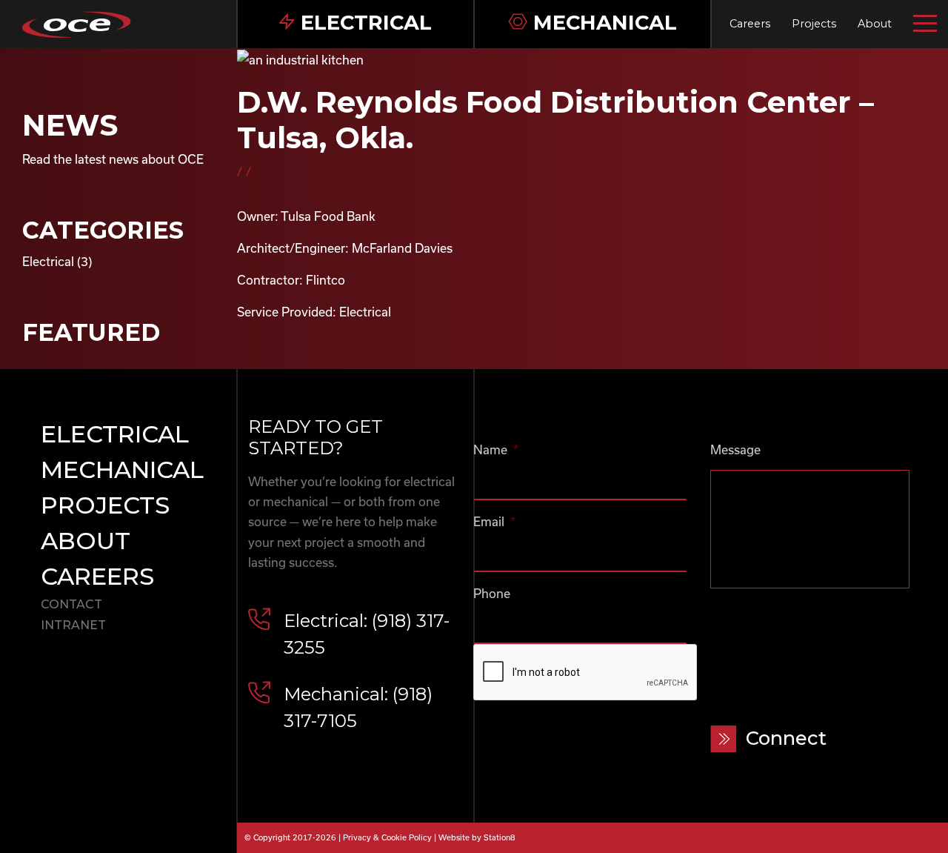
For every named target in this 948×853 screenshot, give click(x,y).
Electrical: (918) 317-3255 (367, 634)
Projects (814, 23)
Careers (750, 23)
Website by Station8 (476, 837)
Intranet (73, 625)
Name (495, 449)
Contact (71, 604)
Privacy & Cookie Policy (387, 837)
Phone (491, 593)
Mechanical (122, 469)
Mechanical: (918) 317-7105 (358, 707)
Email (494, 521)
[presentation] (585, 673)
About (875, 23)
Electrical (48, 261)
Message (735, 449)
